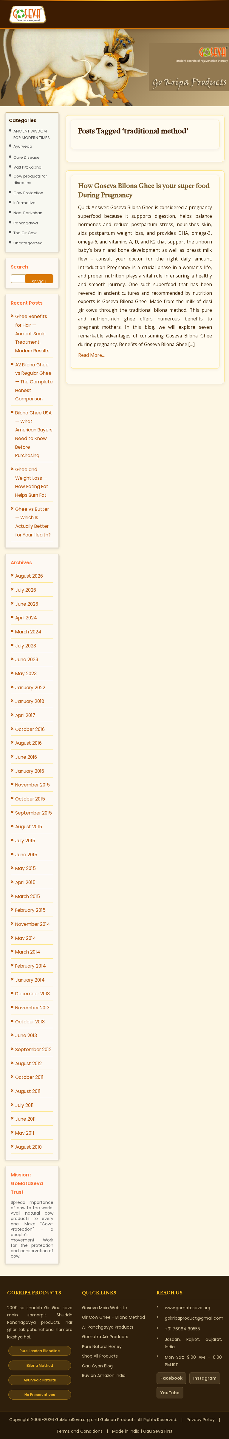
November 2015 (32, 785)
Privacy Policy (201, 1420)
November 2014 (32, 924)
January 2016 (29, 771)
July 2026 (25, 590)
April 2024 (26, 618)
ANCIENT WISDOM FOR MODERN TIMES (31, 134)
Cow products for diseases (30, 179)
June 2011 (25, 1119)
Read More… (91, 355)
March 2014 (27, 952)
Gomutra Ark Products (105, 1337)
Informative (24, 203)
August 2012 (28, 1063)
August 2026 (29, 576)
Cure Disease (26, 157)
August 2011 (28, 1091)
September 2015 (33, 813)
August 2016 (28, 743)
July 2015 (25, 841)
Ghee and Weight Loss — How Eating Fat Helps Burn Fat (31, 482)
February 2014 (30, 966)
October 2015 (30, 799)
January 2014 (30, 980)
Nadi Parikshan (27, 213)
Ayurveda (22, 146)
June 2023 (26, 659)
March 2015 (27, 896)
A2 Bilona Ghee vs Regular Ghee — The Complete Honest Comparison (34, 382)
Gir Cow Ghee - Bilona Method (113, 1317)
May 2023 (26, 673)
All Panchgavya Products (107, 1327)
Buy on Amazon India (104, 1375)
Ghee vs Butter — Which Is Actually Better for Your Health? (33, 522)
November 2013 (32, 1008)
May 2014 (25, 938)
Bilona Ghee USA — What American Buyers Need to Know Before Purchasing (33, 434)
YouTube (170, 1393)
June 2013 (26, 1035)
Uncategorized (28, 243)
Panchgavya (25, 223)
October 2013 (30, 1022)
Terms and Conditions (79, 1431)
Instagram (204, 1378)
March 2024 (28, 632)
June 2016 (26, 757)
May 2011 (24, 1133)
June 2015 (26, 855)
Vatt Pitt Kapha (27, 167)
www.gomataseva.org (187, 1308)
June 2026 (26, 604)
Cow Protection (28, 193)
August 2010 (28, 1147)
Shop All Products (100, 1356)
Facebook (171, 1378)
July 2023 (25, 646)
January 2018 (29, 701)
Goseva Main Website (104, 1308)
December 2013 (32, 994)
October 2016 (30, 729)
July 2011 (24, 1105)
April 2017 (25, 715)
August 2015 (28, 826)
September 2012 (33, 1049)
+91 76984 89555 (182, 1329)
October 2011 (29, 1077)
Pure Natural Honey (102, 1346)
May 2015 (25, 868)
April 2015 (25, 882)
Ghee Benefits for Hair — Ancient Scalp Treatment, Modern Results (32, 333)
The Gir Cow (25, 233)
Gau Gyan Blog (97, 1366)
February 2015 (30, 910)
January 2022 (30, 687)
